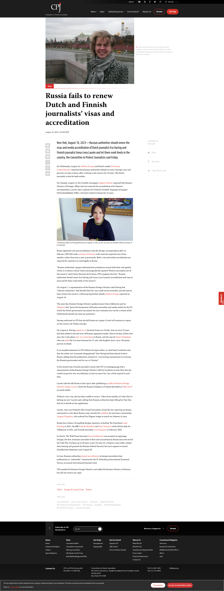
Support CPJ (113, 543)
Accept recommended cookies (180, 585)
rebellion (104, 413)
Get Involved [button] (132, 11)
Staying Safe (97, 546)
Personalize (158, 585)
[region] (112, 585)
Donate (159, 11)
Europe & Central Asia (74, 489)
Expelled (98, 505)
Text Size (155, 162)
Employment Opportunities (143, 550)
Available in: (153, 141)
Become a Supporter (152, 528)
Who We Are (137, 546)
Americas (163, 543)
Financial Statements (140, 556)
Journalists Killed (72, 543)
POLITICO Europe (65, 508)
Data (68, 540)
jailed (67, 340)
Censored (93, 502)
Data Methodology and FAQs (76, 556)
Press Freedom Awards (117, 550)
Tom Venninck (105, 426)
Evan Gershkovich (95, 436)
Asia (161, 556)
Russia (89, 489)
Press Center (137, 553)
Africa (162, 553)
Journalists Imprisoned (74, 546)
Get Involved (115, 540)
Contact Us (137, 559)
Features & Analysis (53, 546)
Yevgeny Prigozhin (65, 416)
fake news (127, 387)
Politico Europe (87, 166)
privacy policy (14, 587)
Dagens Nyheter (106, 183)
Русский (151, 144)
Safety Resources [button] (115, 11)
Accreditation (63, 502)
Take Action (113, 546)
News (48, 540)
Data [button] (102, 11)
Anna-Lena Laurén (79, 502)
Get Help (172, 11)
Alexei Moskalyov (123, 337)
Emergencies (98, 543)
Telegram (61, 307)
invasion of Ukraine (86, 254)
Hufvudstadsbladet (112, 505)
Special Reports (51, 553)
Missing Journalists (73, 550)
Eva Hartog (87, 505)
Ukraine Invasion (82, 508)
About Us (137, 540)
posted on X (81, 330)
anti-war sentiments (84, 337)
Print (153, 153)
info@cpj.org (173, 568)
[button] (176, 2)
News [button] (93, 11)
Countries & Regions (168, 540)
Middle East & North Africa (169, 550)
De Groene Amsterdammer (68, 505)
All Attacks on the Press (74, 553)
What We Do (137, 543)
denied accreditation (90, 456)
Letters (48, 550)
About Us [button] (147, 11)
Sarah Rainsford (88, 426)
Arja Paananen (100, 430)
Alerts (50, 86)
